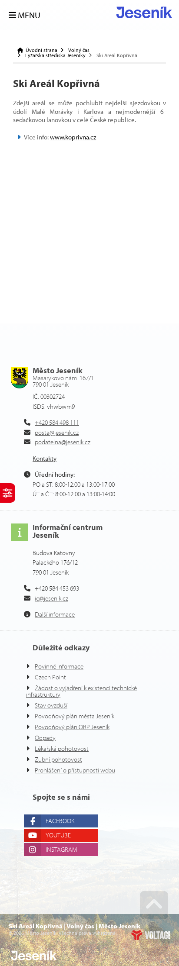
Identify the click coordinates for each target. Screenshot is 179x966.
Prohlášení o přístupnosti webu (75, 770)
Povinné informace (59, 666)
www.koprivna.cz (73, 137)
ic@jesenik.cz (51, 598)
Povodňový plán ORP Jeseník (72, 727)
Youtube (58, 835)
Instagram (61, 849)
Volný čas (79, 50)
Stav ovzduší (51, 705)
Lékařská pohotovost (62, 748)
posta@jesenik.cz (57, 432)
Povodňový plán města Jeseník (74, 716)
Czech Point (50, 677)
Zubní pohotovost (58, 759)
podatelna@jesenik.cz (62, 442)
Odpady (45, 737)
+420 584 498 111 (57, 422)
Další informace (55, 614)
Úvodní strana (144, 12)
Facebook (60, 821)
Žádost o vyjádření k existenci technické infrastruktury (81, 691)
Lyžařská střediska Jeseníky (55, 55)
